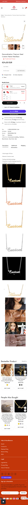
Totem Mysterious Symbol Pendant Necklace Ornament (21, 379)
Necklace (10, 135)
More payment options (14, 114)
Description (5, 145)
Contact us (4, 446)
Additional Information (14, 146)
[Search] (23, 8)
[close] (27, 1)
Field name (22, 70)
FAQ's (2, 454)
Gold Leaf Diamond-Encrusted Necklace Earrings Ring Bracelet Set (7, 379)
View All (23, 361)
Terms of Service (5, 467)
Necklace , (22, 137)
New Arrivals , (5, 139)
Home (2, 15)
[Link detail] (2, 474)
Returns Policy (4, 451)
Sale (16, 139)
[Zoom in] (24, 21)
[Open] (3, 501)
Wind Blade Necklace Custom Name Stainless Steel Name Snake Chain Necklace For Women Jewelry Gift (21, 416)
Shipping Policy (4, 449)
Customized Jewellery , (13, 137)
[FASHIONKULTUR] (14, 8)
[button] (23, 31)
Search (2, 444)
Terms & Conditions (14, 107)
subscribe (23, 492)
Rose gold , (11, 139)
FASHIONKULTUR (12, 133)
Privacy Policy (4, 465)
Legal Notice (4, 462)
